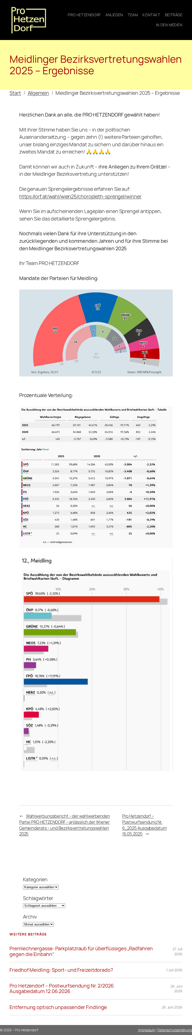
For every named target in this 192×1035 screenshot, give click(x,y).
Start (15, 93)
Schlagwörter (38, 898)
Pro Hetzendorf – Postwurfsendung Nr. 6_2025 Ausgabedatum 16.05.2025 (144, 824)
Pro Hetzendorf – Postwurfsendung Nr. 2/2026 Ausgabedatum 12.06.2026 (62, 988)
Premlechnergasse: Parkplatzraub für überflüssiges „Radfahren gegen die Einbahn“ (81, 951)
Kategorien (35, 879)
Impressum (146, 1030)
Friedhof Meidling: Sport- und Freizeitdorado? (61, 970)
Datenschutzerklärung (175, 1030)
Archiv (30, 916)
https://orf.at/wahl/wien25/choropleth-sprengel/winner (80, 196)
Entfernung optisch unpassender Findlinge (58, 1007)
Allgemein (38, 93)
